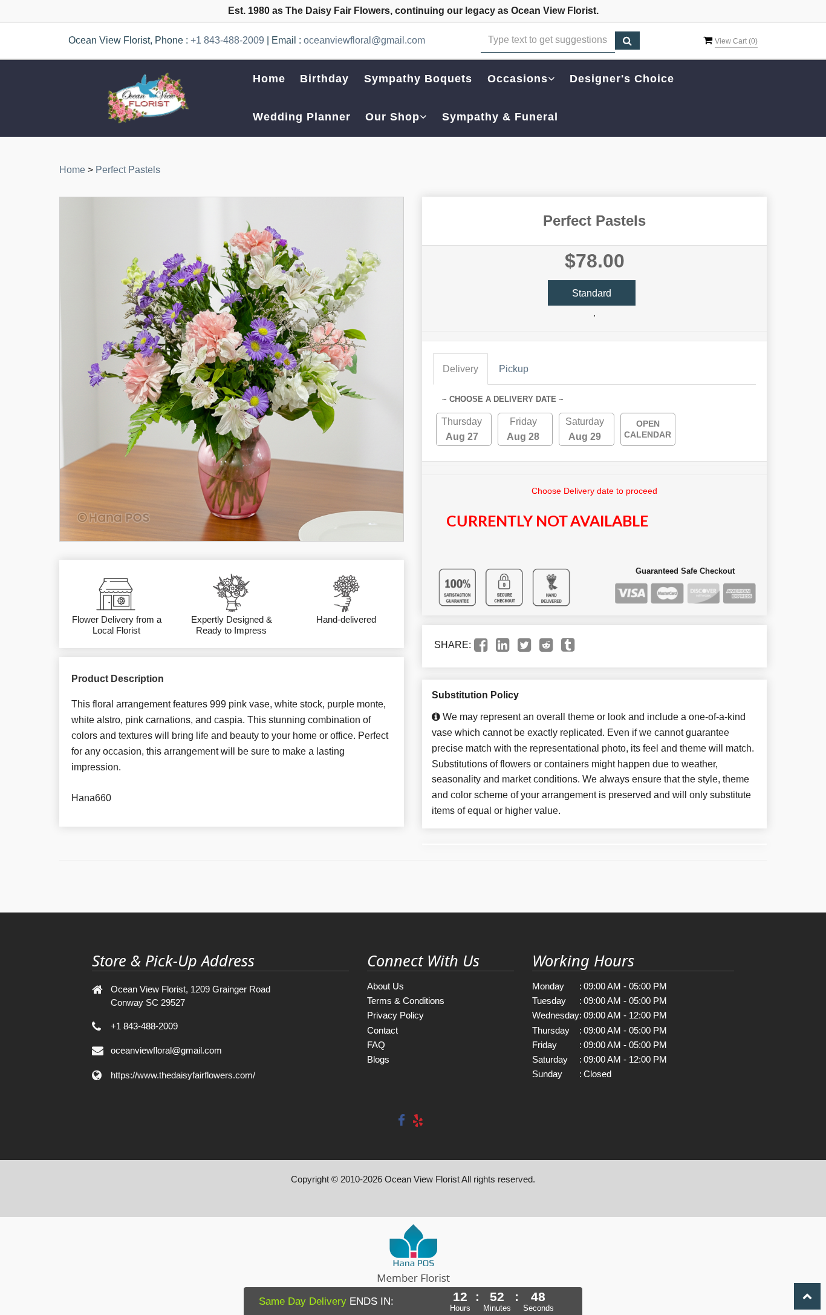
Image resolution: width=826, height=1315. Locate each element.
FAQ (376, 1045)
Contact (382, 1030)
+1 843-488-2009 (227, 40)
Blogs (378, 1059)
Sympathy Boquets (418, 79)
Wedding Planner (302, 117)
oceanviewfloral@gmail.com (364, 40)
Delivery (460, 369)
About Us (385, 986)
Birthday (324, 79)
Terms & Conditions (405, 1000)
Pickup (513, 369)
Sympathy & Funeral (500, 117)
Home (269, 79)
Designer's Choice (622, 79)
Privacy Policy (395, 1015)
